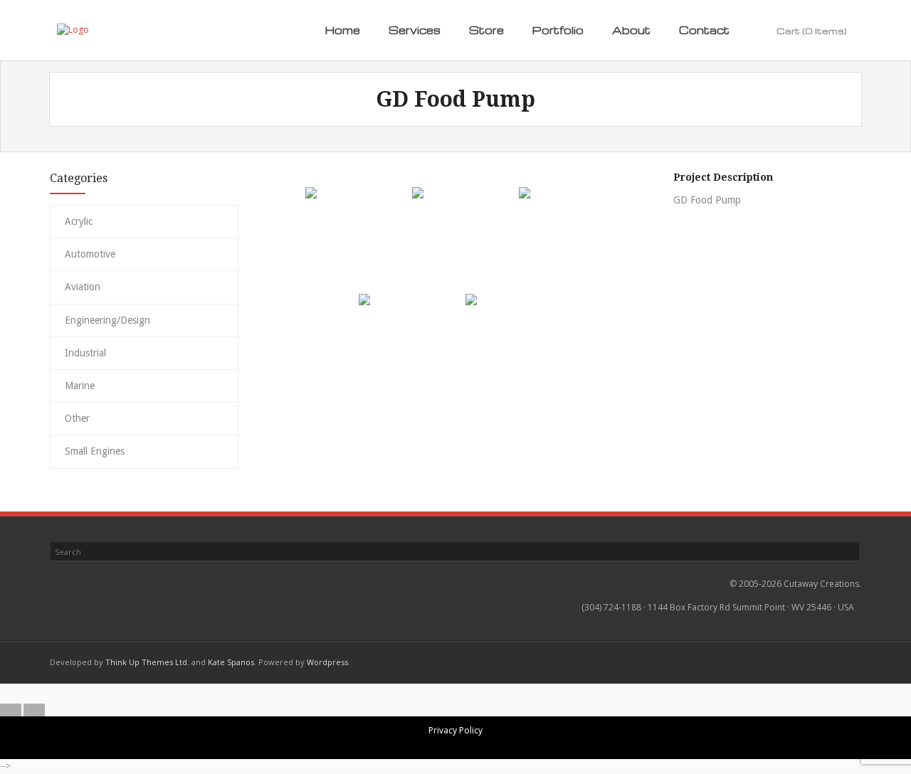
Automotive (90, 254)
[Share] (467, 693)
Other (77, 418)
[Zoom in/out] (420, 693)
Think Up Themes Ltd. (147, 662)
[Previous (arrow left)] (10, 710)
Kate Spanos (231, 662)
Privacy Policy (455, 730)
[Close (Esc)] (491, 693)
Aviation (82, 286)
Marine (80, 385)
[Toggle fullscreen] (444, 693)
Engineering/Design (107, 320)
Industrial (85, 353)
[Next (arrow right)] (34, 710)
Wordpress (327, 662)
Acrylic (79, 221)
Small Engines (95, 451)
